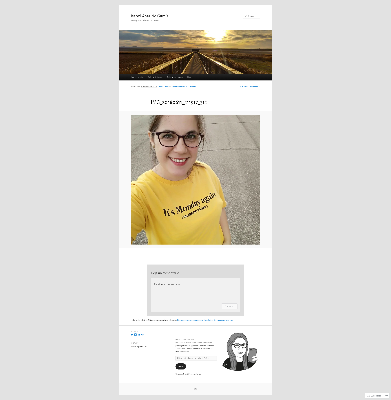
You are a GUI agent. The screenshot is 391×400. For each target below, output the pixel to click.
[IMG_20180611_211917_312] (195, 180)
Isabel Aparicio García (150, 16)
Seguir (180, 366)
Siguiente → (255, 86)
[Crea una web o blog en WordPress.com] (195, 389)
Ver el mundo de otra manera (184, 86)
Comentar (229, 306)
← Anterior (243, 86)
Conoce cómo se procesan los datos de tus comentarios (205, 320)
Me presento (137, 77)
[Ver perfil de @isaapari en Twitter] (132, 334)
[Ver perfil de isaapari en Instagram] (135, 334)
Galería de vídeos (175, 77)
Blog (189, 77)
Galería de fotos (155, 77)
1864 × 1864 (164, 86)
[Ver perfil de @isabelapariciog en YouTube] (142, 334)
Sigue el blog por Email (185, 339)
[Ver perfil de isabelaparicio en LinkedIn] (139, 334)
